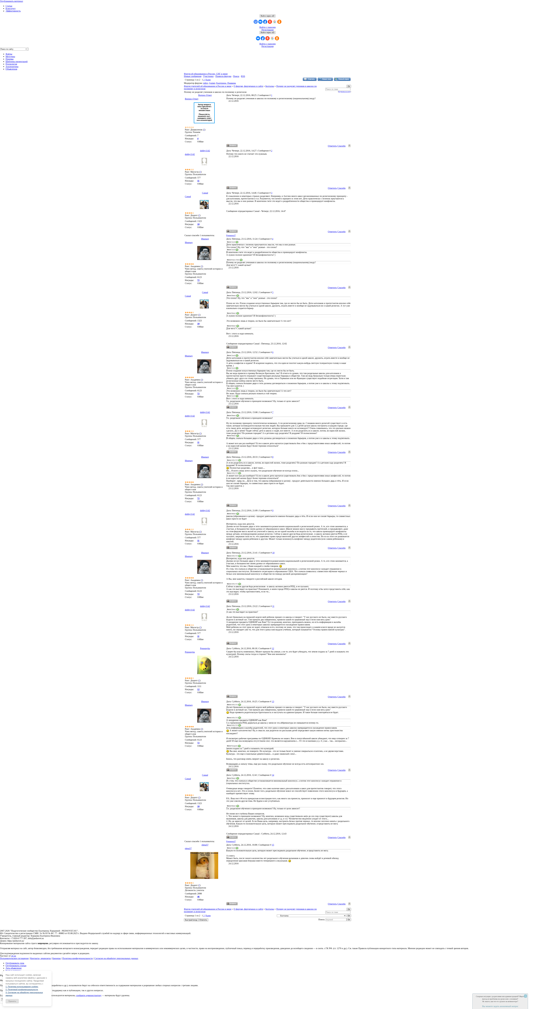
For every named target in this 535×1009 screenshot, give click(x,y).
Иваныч (205, 239)
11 (273, 606)
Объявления (11, 69)
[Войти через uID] (256, 22)
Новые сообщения (192, 76)
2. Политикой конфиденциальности (22, 989)
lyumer (212, 83)
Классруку (11, 8)
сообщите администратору (88, 995)
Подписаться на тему (344, 91)
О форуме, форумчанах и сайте (248, 86)
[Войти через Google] (275, 22)
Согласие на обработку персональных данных (116, 958)
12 (273, 648)
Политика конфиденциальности (77, 958)
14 (273, 775)
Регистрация (267, 30)
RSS (243, 76)
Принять (12, 1001)
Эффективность (13, 11)
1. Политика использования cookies (22, 986)
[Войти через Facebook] (265, 22)
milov (205, 83)
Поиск (236, 76)
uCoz (13, 956)
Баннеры (56, 958)
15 (273, 845)
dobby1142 (205, 150)
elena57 (205, 845)
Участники (208, 76)
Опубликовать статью (16, 965)
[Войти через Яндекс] (270, 22)
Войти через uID (267, 16)
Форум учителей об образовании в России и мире (207, 86)
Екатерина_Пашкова (226, 83)
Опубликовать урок (15, 963)
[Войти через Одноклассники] (279, 22)
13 (273, 701)
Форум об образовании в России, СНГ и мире (206, 74)
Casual (205, 193)
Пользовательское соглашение (14, 958)
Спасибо (341, 146)
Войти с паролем (267, 27)
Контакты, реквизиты (40, 958)
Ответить (332, 146)
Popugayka (205, 648)
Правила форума (223, 76)
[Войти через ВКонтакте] (260, 22)
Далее (208, 80)
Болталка (269, 86)
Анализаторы (12, 66)
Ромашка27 (231, 235)
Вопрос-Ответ (205, 95)
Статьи (9, 6)
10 (273, 553)
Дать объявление (14, 968)
